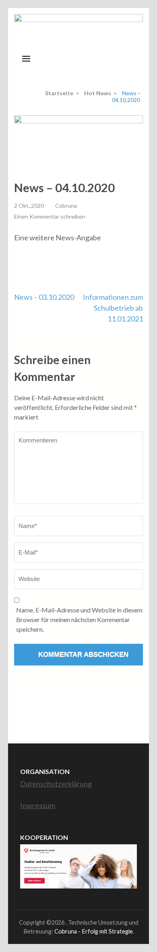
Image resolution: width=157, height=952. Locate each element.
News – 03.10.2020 (44, 297)
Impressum (37, 805)
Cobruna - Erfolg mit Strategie (93, 931)
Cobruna (66, 205)
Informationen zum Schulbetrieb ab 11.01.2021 (113, 308)
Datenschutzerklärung (56, 783)
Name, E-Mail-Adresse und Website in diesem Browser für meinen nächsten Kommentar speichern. (79, 619)
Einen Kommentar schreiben (49, 216)
